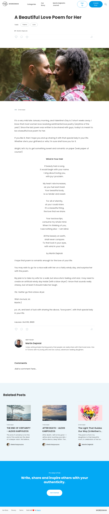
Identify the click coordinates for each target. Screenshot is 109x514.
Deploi (39, 510)
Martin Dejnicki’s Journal (59, 4)
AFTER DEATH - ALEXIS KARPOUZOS (53, 430)
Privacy (13, 510)
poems (25, 25)
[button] (34, 4)
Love (34, 25)
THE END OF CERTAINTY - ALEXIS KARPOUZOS (18, 430)
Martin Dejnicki (22, 31)
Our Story (43, 4)
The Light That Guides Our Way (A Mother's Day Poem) (90, 430)
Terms (21, 510)
